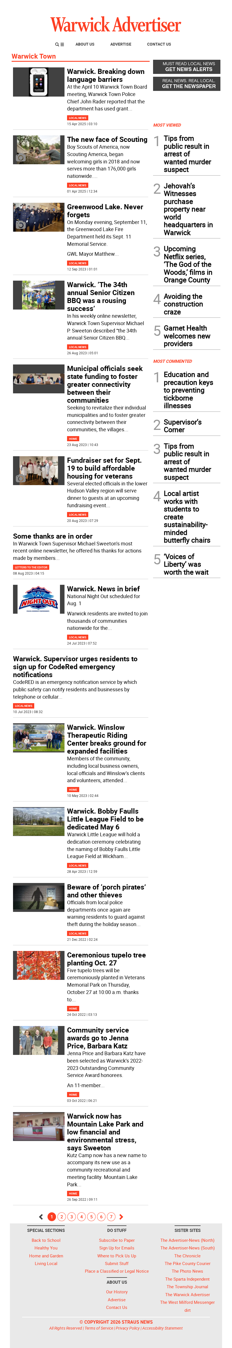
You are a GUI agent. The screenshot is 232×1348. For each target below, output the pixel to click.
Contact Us (159, 44)
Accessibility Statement (162, 1328)
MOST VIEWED (167, 125)
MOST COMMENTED (172, 361)
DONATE (206, 6)
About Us (85, 44)
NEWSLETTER (175, 6)
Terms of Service (99, 1328)
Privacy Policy (128, 1328)
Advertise (120, 44)
